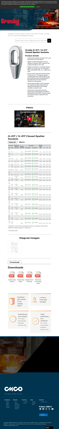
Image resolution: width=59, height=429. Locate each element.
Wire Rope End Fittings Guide (38, 281)
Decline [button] (38, 6)
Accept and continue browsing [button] (27, 6)
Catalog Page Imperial (12, 280)
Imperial (12, 142)
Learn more (19, 393)
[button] (21, 47)
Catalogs (10, 34)
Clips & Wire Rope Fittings (34, 34)
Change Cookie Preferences (11, 425)
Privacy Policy (30, 424)
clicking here (42, 3)
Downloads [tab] (14, 262)
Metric (22, 142)
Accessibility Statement (40, 424)
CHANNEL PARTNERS (43, 415)
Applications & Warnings (29, 280)
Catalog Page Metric (20, 280)
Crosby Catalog (20, 34)
